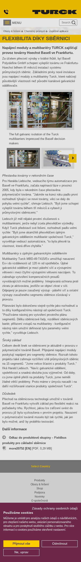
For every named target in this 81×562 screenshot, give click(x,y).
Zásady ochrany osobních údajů (55, 508)
